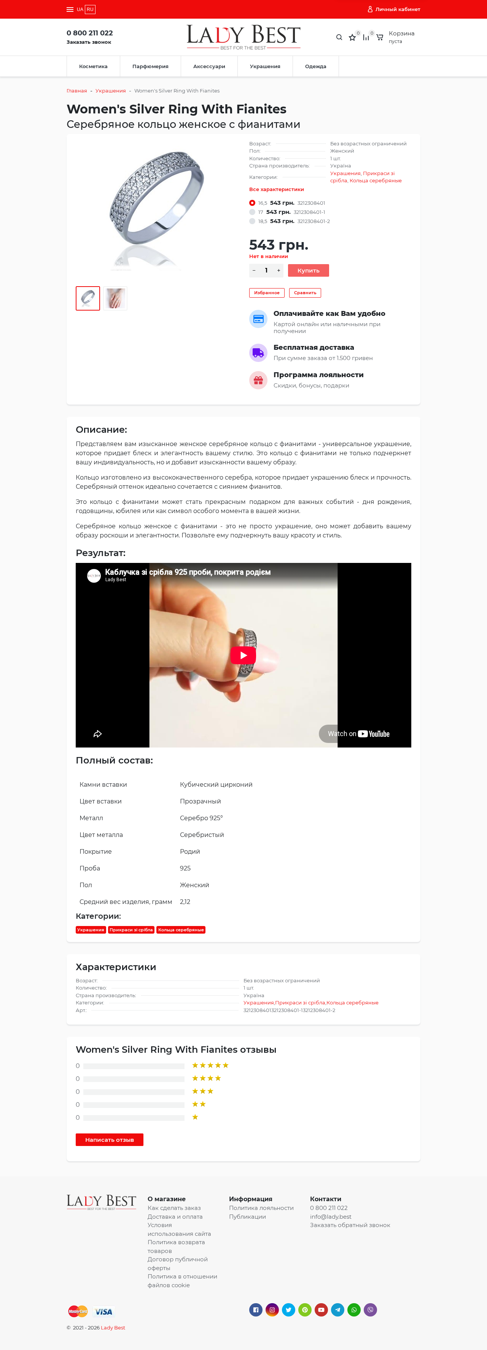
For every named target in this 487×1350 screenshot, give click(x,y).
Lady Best (113, 1327)
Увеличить (157, 208)
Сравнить (305, 292)
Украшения (265, 66)
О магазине (167, 1199)
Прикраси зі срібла (131, 929)
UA (80, 9)
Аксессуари (209, 66)
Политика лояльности (261, 1207)
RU (90, 9)
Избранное (267, 292)
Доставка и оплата (175, 1216)
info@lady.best (331, 1216)
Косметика (93, 66)
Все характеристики (276, 189)
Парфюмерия (150, 66)
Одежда (315, 66)
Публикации (247, 1216)
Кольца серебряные (376, 180)
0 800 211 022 (90, 33)
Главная (77, 91)
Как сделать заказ (174, 1207)
